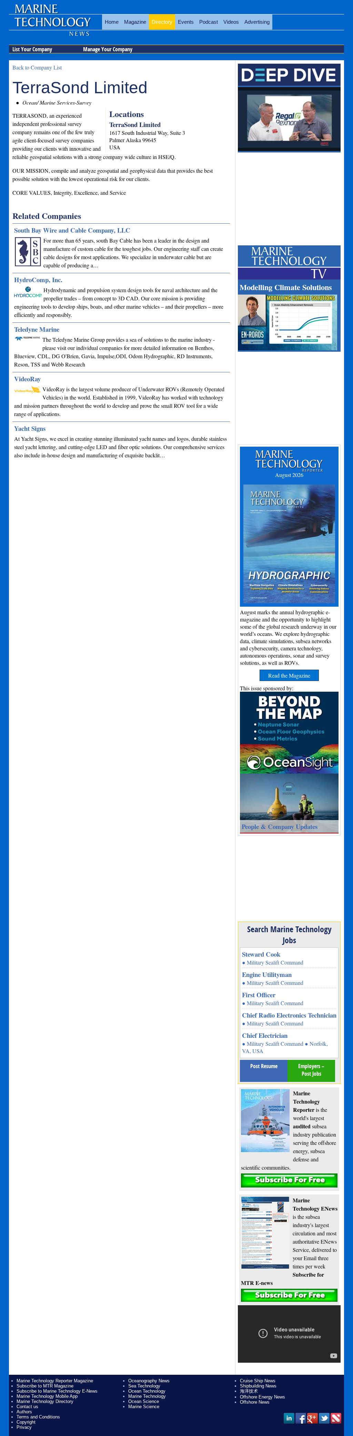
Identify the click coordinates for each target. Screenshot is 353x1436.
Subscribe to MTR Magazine (45, 1386)
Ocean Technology (146, 1391)
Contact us (27, 1406)
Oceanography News (149, 1380)
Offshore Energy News (262, 1397)
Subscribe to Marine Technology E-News (57, 1391)
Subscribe (289, 1180)
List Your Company (32, 49)
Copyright (26, 1422)
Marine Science (143, 1406)
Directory (162, 22)
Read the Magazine (289, 675)
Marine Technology (147, 1396)
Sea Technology (144, 1386)
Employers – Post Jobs (311, 1069)
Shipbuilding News (258, 1386)
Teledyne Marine (36, 329)
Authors (24, 1411)
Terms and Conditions (38, 1416)
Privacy (24, 1427)
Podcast (208, 22)
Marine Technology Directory (45, 1401)
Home (112, 22)
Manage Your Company (107, 49)
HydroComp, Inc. (38, 279)
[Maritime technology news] (52, 26)
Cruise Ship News (257, 1380)
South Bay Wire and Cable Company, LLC (72, 230)
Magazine (135, 22)
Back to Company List (37, 67)
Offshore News (255, 1402)
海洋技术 (249, 1391)
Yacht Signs (30, 428)
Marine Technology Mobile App (47, 1396)
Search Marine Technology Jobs (289, 935)
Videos (231, 22)
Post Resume (264, 1066)
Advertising (257, 22)
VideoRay (27, 378)
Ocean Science (143, 1401)
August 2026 (289, 474)
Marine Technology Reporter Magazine (55, 1380)
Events (186, 22)
